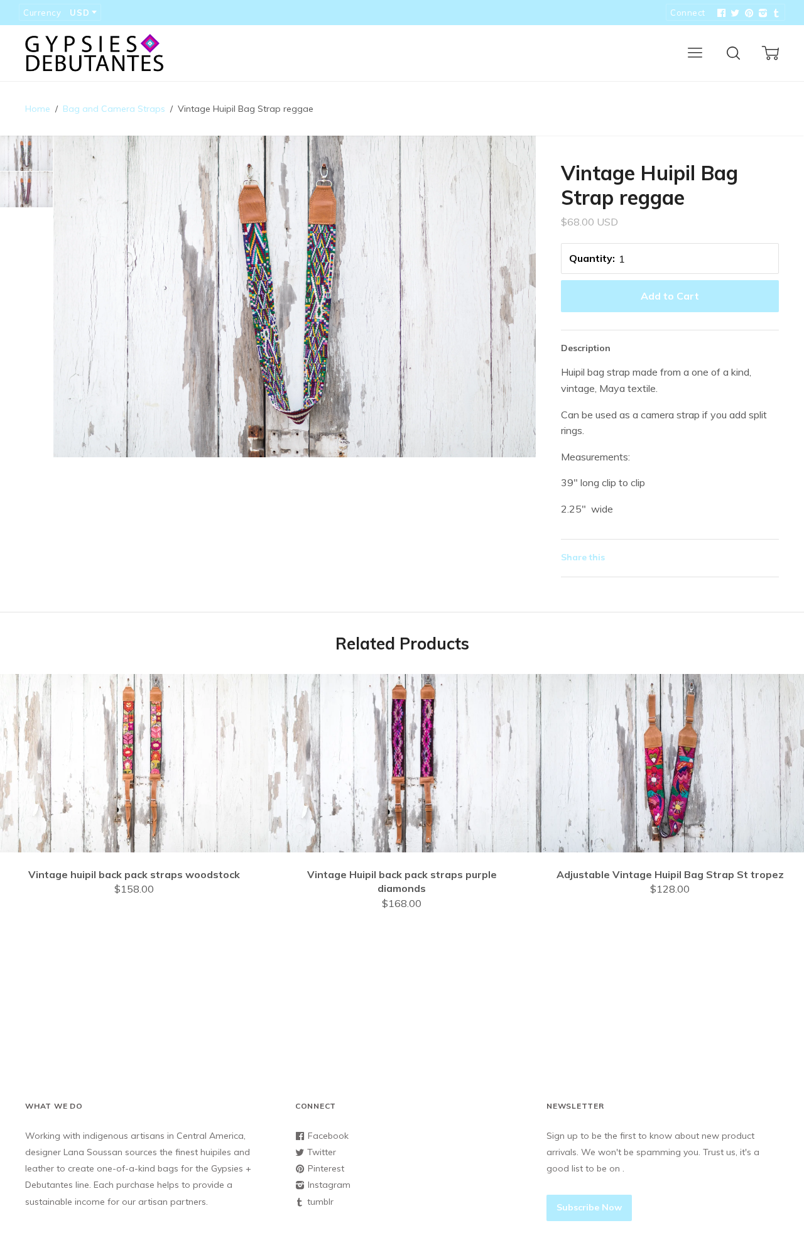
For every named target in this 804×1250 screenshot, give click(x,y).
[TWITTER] (733, 13)
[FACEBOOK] (719, 13)
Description (586, 348)
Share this (583, 557)
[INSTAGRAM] (761, 13)
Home (37, 108)
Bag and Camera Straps (114, 108)
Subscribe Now (589, 1207)
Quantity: (592, 258)
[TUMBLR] (775, 13)
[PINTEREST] (747, 13)
